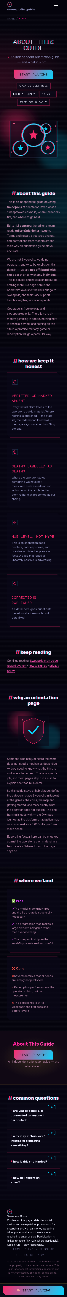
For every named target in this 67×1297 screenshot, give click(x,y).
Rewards (44, 1254)
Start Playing (34, 74)
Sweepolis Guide (21, 9)
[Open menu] (56, 7)
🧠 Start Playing (33, 1290)
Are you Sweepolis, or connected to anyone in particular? (28, 1115)
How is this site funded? (30, 1161)
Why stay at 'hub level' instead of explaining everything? (28, 1140)
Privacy (30, 1249)
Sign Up (47, 1249)
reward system (16, 665)
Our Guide (25, 1254)
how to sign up (38, 665)
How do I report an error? (25, 1180)
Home (11, 18)
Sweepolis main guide (44, 660)
